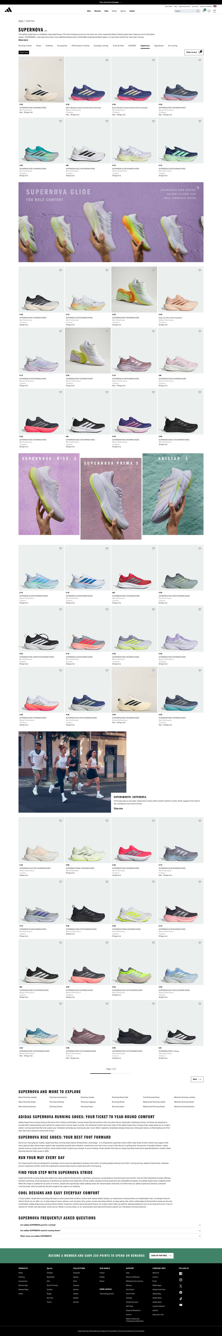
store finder (168, 6)
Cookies (103, 1331)
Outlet (132, 11)
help (175, 6)
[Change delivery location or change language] (215, 6)
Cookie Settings (83, 1331)
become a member (206, 6)
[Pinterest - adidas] (191, 1293)
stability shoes (90, 1184)
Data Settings (95, 1331)
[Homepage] (8, 10)
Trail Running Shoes (151, 1097)
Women (97, 11)
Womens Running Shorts (184, 1107)
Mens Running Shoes (27, 1102)
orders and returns (184, 6)
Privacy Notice (112, 1331)
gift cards (195, 6)
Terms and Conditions (126, 1331)
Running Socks (118, 1107)
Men (89, 11)
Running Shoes (87, 1107)
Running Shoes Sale (120, 1097)
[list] (111, 46)
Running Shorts (118, 1102)
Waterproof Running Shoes (154, 1107)
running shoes (83, 1122)
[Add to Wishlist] (60, 60)
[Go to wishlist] (209, 11)
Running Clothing (57, 1102)
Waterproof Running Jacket (154, 1102)
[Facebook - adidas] (191, 1274)
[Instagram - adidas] (191, 1280)
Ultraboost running (130, 1207)
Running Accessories (58, 1097)
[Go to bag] (214, 11)
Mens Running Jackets (27, 1097)
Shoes (114, 11)
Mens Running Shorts (27, 1107)
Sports (123, 11)
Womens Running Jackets (184, 1097)
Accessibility (139, 1331)
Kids (106, 11)
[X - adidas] (191, 1286)
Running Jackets (87, 1097)
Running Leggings (88, 1102)
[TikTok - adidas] (191, 1299)
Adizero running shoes (67, 1207)
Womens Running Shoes (184, 1102)
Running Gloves (56, 1107)
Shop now (118, 808)
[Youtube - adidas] (191, 1305)
